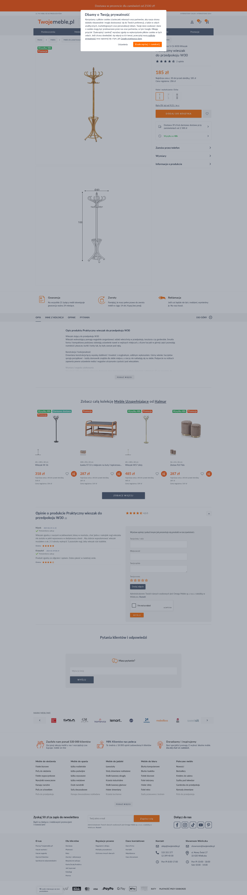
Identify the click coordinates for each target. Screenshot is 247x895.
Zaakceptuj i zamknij (147, 44)
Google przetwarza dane (131, 39)
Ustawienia (123, 44)
